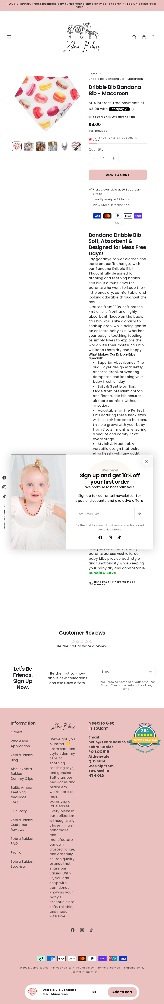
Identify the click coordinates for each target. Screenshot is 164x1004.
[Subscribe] (139, 513)
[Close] (146, 461)
